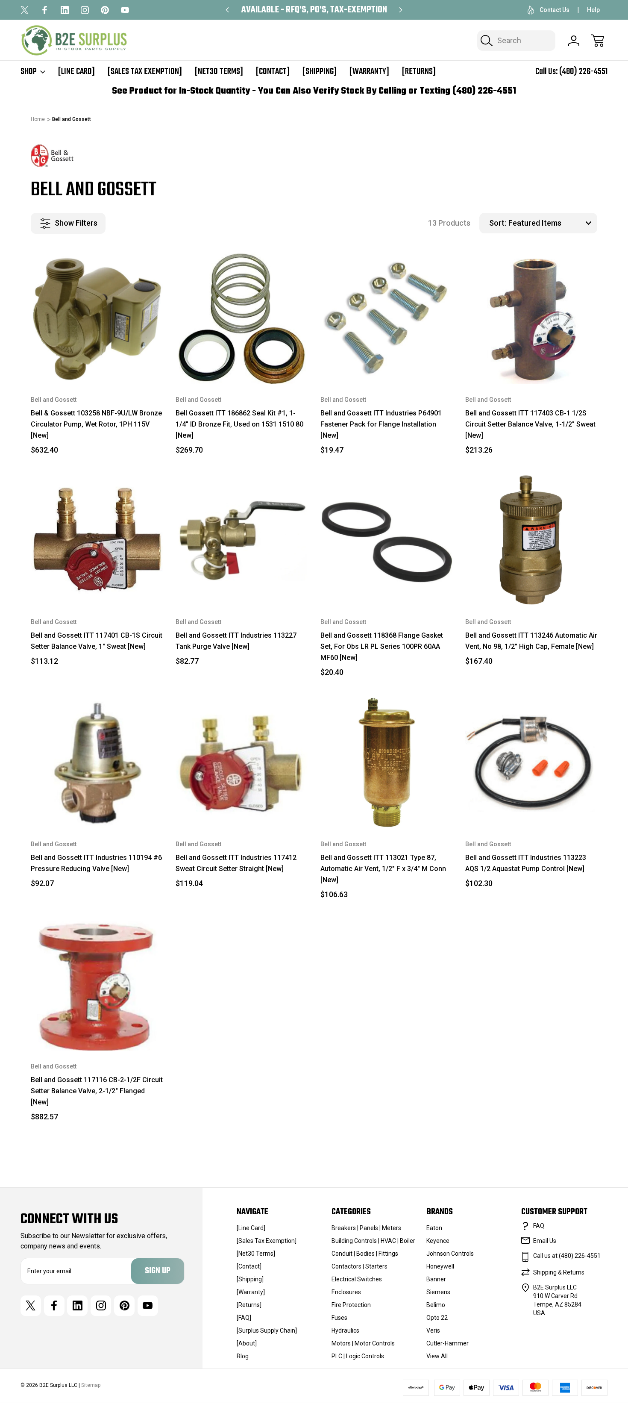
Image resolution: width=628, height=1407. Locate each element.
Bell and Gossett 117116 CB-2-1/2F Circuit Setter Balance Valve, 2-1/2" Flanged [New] (97, 1091)
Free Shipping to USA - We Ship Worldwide (314, 10)
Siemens (438, 1292)
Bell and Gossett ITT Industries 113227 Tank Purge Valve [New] (236, 641)
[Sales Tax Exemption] (145, 71)
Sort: (497, 222)
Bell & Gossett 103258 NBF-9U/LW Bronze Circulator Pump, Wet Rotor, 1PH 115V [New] (96, 424)
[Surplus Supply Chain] (267, 1330)
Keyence (437, 1240)
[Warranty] (369, 71)
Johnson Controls (450, 1253)
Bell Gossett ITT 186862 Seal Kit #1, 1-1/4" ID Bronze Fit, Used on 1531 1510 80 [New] (239, 424)
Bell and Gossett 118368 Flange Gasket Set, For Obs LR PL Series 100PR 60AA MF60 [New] (381, 646)
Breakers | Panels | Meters (366, 1228)
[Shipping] (319, 71)
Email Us (544, 1240)
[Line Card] (76, 71)
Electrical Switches (357, 1279)
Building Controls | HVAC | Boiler (373, 1240)
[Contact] (273, 71)
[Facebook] (45, 10)
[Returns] (419, 71)
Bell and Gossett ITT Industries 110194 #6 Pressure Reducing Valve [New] (96, 863)
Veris (433, 1330)
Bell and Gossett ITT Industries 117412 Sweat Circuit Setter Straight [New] (236, 863)
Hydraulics (345, 1330)
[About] (247, 1343)
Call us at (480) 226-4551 (567, 1255)
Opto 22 (437, 1317)
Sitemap (90, 1385)
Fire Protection (351, 1304)
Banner (436, 1279)
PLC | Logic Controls (358, 1356)
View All (437, 1356)
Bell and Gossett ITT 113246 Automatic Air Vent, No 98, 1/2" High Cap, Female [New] (531, 641)
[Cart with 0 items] (597, 40)
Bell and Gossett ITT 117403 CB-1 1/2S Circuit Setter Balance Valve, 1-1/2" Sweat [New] (530, 424)
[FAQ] (244, 1317)
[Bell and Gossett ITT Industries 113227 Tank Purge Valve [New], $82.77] (242, 540)
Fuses (339, 1317)
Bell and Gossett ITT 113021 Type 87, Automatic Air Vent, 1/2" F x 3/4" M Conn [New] (383, 869)
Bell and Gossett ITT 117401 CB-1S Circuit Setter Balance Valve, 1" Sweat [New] (96, 641)
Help (593, 9)
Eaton (434, 1228)
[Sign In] (574, 40)
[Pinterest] (105, 10)
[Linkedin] (65, 10)
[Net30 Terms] (219, 71)
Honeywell (440, 1266)
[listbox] (551, 223)
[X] (25, 10)
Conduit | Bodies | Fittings (365, 1253)
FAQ (538, 1225)
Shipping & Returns (558, 1272)
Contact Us (554, 9)
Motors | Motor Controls (363, 1343)
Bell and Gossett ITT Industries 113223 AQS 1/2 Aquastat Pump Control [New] (525, 863)
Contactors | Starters (359, 1266)
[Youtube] (125, 10)
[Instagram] (85, 10)
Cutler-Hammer (447, 1343)
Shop (29, 71)
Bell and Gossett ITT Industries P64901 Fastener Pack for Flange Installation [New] (381, 424)
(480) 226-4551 (583, 71)
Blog (243, 1356)
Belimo (435, 1304)
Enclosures (346, 1292)
